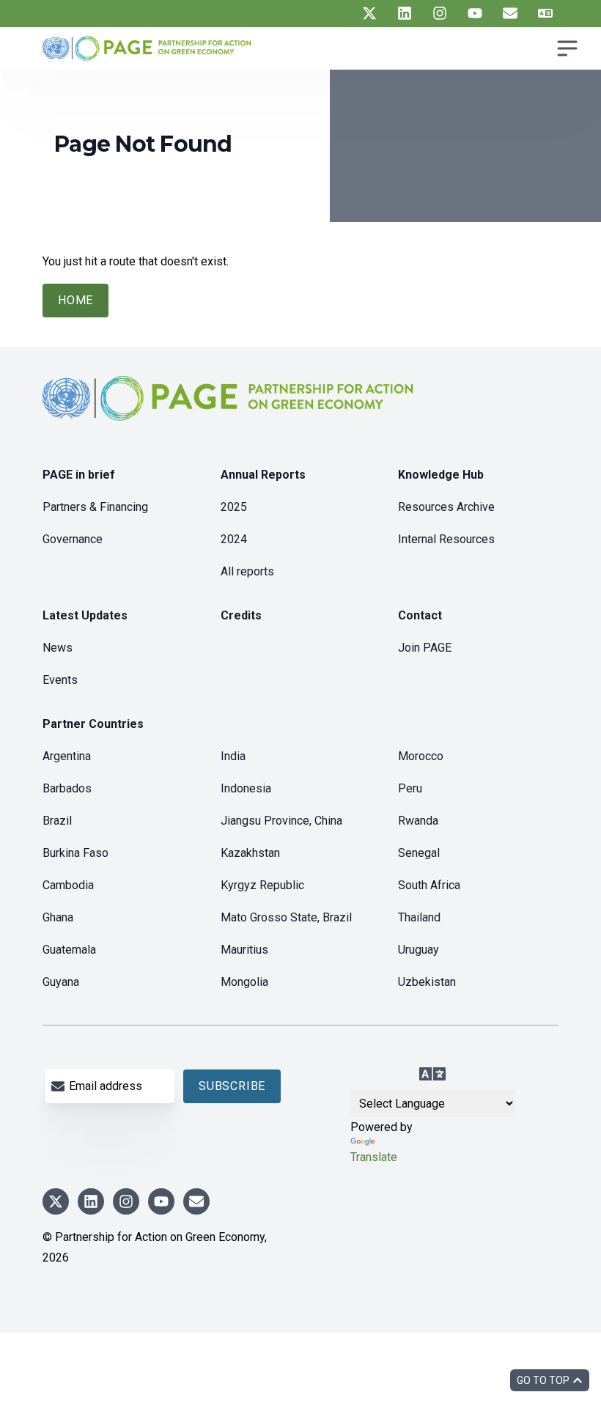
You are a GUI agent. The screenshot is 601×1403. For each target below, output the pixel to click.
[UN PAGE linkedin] (404, 13)
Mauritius (244, 950)
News (58, 648)
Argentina (67, 756)
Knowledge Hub (441, 475)
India (233, 756)
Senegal (419, 853)
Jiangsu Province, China (281, 821)
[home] (230, 410)
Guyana (61, 982)
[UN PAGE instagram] (440, 13)
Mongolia (244, 982)
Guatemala (69, 950)
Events (60, 680)
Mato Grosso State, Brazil (286, 917)
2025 (234, 507)
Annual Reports (263, 475)
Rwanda (418, 821)
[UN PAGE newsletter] (510, 13)
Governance (73, 539)
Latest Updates (85, 615)
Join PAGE (424, 648)
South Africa (429, 885)
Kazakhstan (250, 853)
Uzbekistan (427, 982)
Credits (241, 615)
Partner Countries (93, 724)
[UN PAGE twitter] (369, 13)
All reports (247, 571)
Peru (410, 788)
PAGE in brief (79, 475)
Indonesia (246, 788)
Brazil (57, 821)
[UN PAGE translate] (545, 13)
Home (75, 300)
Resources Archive (446, 507)
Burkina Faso (75, 853)
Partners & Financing (95, 507)
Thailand (419, 917)
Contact (420, 615)
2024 (234, 539)
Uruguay (418, 950)
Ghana (58, 917)
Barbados (67, 788)
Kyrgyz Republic (262, 885)
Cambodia (68, 885)
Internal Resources (446, 539)
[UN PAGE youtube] (475, 13)
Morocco (420, 756)
